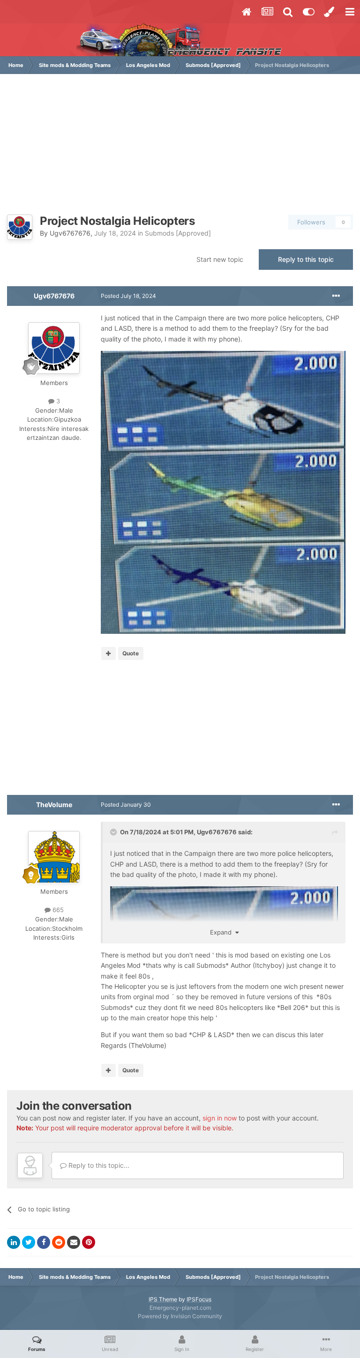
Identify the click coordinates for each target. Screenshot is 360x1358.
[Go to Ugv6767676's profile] (19, 227)
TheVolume (54, 805)
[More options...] (336, 296)
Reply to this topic (306, 259)
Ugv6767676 (70, 233)
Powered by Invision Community (180, 1316)
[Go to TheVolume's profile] (54, 857)
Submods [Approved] (178, 233)
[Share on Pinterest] (88, 1242)
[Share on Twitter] (28, 1242)
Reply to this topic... (98, 1165)
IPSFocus (199, 1299)
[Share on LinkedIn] (13, 1242)
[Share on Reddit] (58, 1242)
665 (57, 909)
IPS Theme (163, 1299)
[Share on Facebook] (43, 1242)
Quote (130, 653)
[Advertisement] (180, 149)
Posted (128, 295)
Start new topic (219, 259)
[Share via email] (73, 1242)
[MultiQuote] (108, 653)
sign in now (219, 1118)
